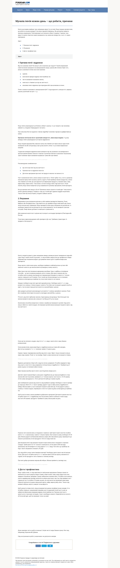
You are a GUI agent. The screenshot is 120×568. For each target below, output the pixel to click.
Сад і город (91, 10)
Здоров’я (20, 10)
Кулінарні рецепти (79, 10)
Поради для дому (49, 10)
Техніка (68, 10)
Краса (28, 10)
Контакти (18, 565)
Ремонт (60, 10)
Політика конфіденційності (29, 565)
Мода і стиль (37, 10)
